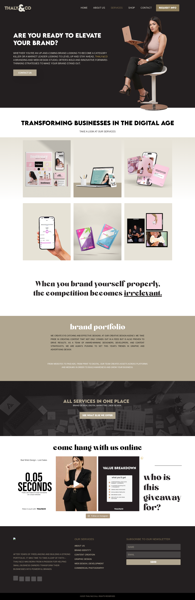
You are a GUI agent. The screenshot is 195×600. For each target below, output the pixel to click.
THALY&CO (101, 56)
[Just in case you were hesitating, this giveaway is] (161, 483)
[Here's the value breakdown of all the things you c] (118, 483)
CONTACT (146, 8)
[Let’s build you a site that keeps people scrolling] (33, 483)
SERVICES (117, 8)
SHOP (131, 8)
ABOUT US (99, 8)
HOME (84, 8)
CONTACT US (25, 72)
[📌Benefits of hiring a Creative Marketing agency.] (76, 483)
